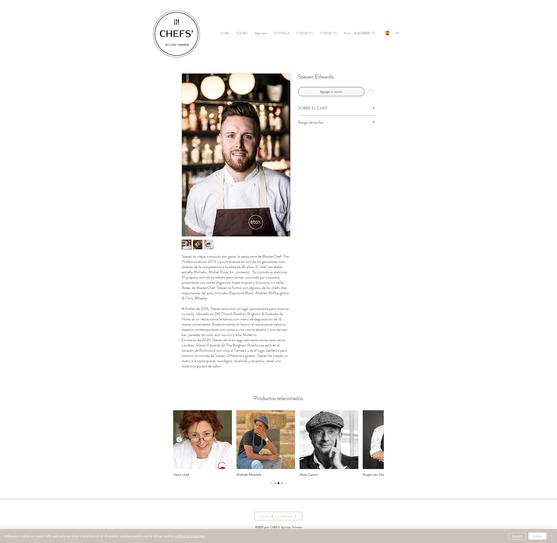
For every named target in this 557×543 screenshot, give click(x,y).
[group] (278, 443)
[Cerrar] (551, 536)
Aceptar (537, 536)
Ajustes (517, 536)
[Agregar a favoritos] (370, 91)
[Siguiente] (377, 439)
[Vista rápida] (202, 439)
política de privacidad (190, 536)
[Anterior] (179, 439)
